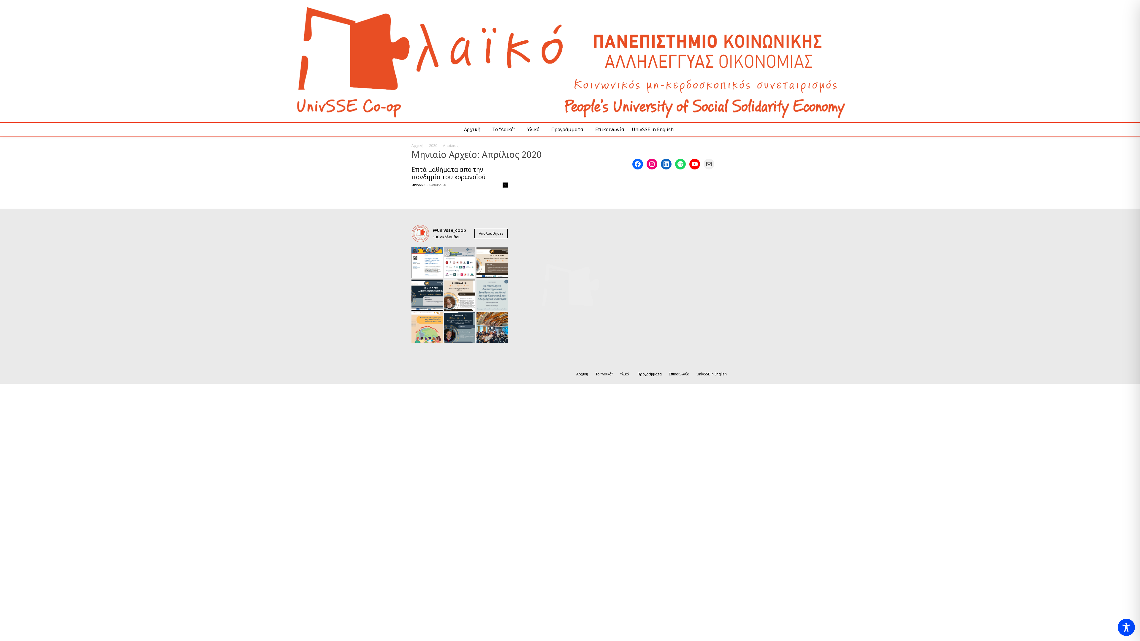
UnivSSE (418, 185)
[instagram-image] (427, 262)
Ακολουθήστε (491, 233)
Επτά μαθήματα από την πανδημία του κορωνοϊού (448, 173)
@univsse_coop (449, 230)
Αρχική (417, 145)
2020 (433, 145)
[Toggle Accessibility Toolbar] (1126, 627)
